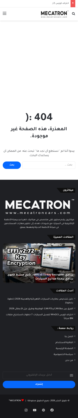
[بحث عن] (73, 15)
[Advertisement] (39, 63)
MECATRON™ (15, 401)
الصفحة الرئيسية (64, 348)
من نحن (69, 360)
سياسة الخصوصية (63, 354)
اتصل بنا (69, 336)
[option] (39, 263)
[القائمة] (4, 15)
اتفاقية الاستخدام (64, 342)
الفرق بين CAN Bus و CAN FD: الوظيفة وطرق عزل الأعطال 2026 (41, 309)
